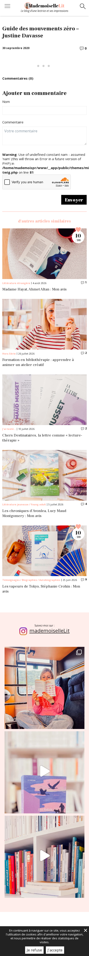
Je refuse (34, 950)
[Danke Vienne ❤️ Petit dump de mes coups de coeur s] (44, 687)
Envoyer (74, 200)
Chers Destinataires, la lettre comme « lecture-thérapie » (42, 438)
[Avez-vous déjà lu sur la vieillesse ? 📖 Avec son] (44, 771)
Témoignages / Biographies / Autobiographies (31, 580)
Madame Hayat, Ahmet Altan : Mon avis (34, 289)
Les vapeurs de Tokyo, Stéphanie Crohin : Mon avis (41, 589)
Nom (6, 101)
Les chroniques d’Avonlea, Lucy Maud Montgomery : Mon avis (34, 513)
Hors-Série (9, 353)
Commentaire (13, 122)
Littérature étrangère (16, 283)
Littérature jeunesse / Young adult (24, 504)
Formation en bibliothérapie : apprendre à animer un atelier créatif (38, 362)
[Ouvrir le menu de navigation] (7, 6)
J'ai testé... (9, 429)
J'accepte (55, 950)
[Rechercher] (83, 7)
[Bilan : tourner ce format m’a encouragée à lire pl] (44, 856)
